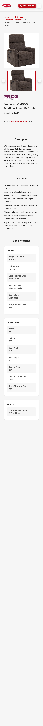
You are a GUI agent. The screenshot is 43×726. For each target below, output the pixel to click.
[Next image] (39, 81)
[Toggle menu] (39, 6)
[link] (21, 24)
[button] (21, 80)
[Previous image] (3, 81)
